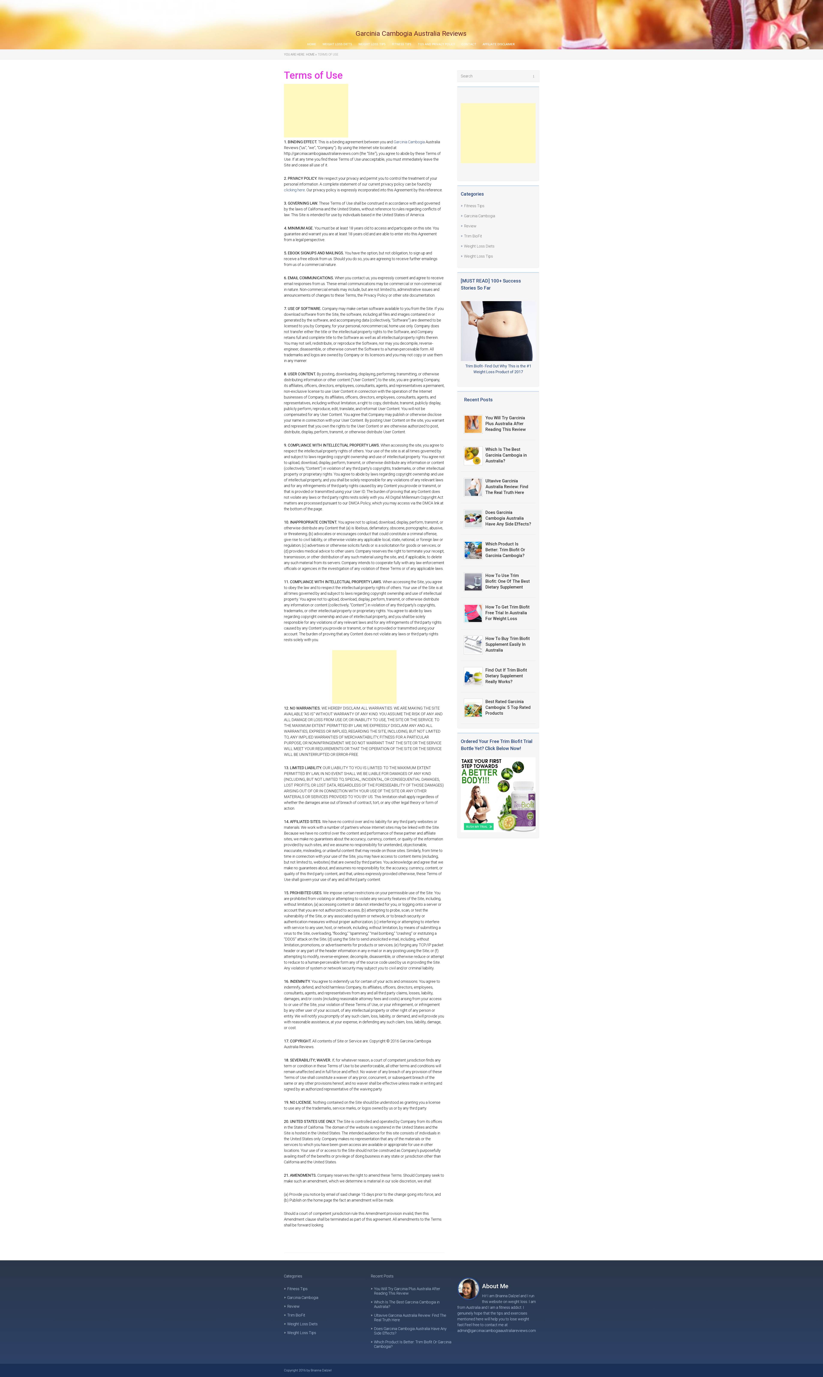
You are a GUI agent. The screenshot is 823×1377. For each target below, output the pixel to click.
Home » (311, 54)
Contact (468, 44)
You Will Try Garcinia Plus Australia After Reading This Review (505, 423)
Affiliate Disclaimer (499, 44)
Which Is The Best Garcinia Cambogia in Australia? (506, 455)
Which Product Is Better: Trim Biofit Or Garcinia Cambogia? (505, 549)
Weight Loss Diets (337, 44)
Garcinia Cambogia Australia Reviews (411, 33)
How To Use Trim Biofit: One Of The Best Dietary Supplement (507, 581)
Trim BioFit (473, 236)
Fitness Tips (401, 44)
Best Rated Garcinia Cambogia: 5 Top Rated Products (508, 707)
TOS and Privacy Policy (436, 44)
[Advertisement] (316, 110)
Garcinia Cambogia (409, 142)
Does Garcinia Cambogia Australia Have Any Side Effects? (508, 518)
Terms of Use (328, 54)
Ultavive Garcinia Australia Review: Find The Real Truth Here (506, 486)
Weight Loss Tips (372, 44)
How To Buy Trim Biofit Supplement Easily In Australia (507, 644)
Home (311, 44)
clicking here (294, 190)
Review (470, 226)
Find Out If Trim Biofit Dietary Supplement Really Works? (506, 675)
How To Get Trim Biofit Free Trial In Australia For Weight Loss (507, 612)
